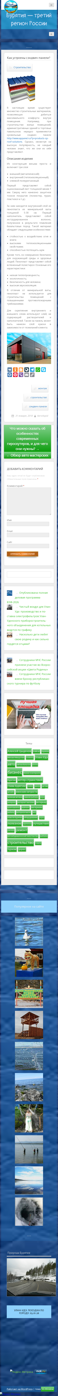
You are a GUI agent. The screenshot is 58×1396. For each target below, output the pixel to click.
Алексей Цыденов (19, 751)
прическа (27, 824)
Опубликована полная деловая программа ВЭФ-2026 (27, 597)
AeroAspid (42, 415)
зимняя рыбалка (31, 797)
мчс (34, 812)
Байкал (36, 751)
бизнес (15, 772)
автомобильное (23, 764)
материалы (36, 807)
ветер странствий (30, 780)
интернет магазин (26, 802)
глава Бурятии (17, 786)
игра (42, 797)
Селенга (29, 757)
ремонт (21, 830)
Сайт (9, 542)
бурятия (12, 780)
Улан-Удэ (41, 757)
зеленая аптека (15, 797)
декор (37, 786)
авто (11, 764)
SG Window (47, 1389)
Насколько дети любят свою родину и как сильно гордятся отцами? (28, 639)
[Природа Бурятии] (31, 1277)
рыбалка (43, 836)
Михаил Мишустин (16, 757)
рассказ (11, 830)
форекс (22, 849)
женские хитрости (26, 791)
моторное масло (23, 812)
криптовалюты (14, 807)
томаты (38, 843)
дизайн (11, 792)
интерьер (41, 802)
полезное (14, 823)
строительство (38, 397)
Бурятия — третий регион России (29, 19)
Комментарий (15, 485)
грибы (30, 786)
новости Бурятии (15, 817)
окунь (42, 818)
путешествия (41, 823)
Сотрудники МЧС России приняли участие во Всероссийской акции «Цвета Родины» (29, 664)
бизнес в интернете (32, 773)
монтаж (42, 388)
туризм (12, 849)
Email (10, 531)
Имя (9, 520)
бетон (35, 764)
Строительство (22, 67)
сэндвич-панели (38, 406)
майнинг (25, 807)
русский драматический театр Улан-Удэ (23, 836)
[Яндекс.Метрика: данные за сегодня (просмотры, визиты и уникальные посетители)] (10, 1394)
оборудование (30, 817)
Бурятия (45, 751)
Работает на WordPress (20, 1389)
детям (45, 786)
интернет (11, 802)
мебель (11, 812)
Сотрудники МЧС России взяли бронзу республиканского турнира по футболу (29, 678)
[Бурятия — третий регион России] (11, 7)
